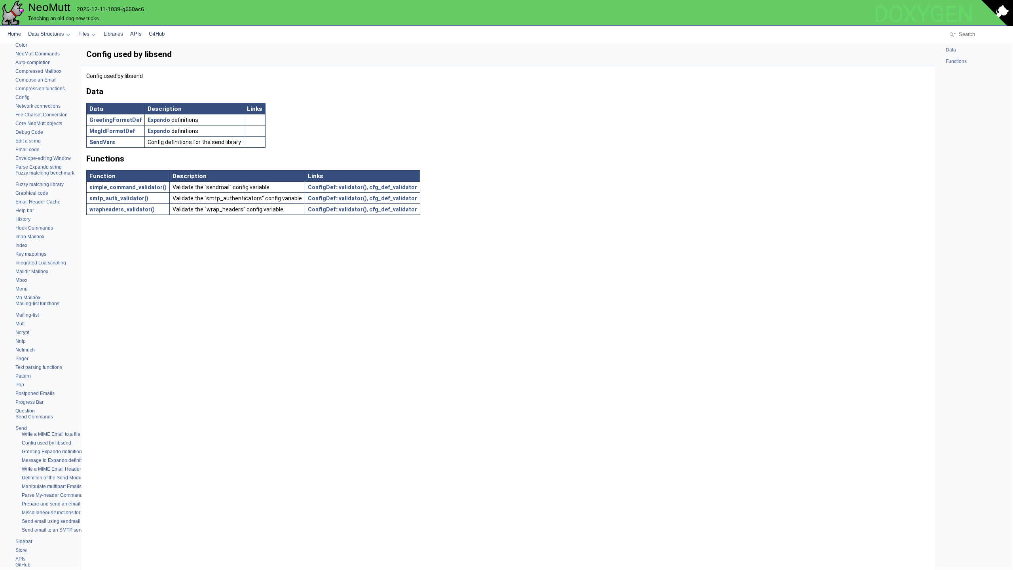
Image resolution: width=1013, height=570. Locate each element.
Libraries (113, 34)
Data (950, 50)
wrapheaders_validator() (122, 209)
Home (14, 34)
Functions (956, 61)
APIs (136, 34)
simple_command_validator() (128, 187)
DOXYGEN (923, 14)
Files (83, 34)
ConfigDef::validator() (337, 187)
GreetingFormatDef (115, 120)
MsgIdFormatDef (112, 131)
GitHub (157, 34)
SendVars (102, 142)
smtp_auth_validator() (118, 198)
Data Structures (46, 34)
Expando (159, 120)
